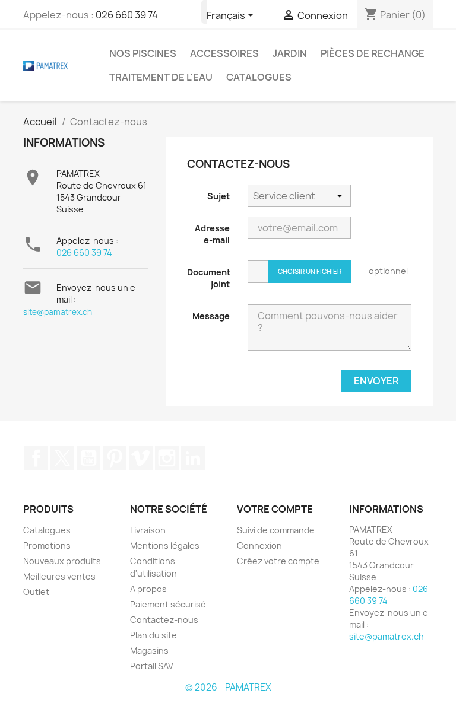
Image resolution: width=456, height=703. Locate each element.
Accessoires (224, 53)
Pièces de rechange (373, 53)
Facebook (36, 458)
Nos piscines (142, 53)
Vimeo (141, 458)
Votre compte (275, 509)
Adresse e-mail (212, 234)
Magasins (149, 650)
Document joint (208, 278)
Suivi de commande (276, 530)
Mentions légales (165, 545)
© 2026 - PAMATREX (228, 687)
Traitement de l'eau (161, 77)
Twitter (62, 458)
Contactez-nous (164, 619)
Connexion (259, 545)
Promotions (47, 545)
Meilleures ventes (59, 576)
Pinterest (114, 458)
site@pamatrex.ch (57, 312)
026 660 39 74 (127, 14)
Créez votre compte (278, 561)
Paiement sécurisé (168, 604)
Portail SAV (151, 666)
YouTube (88, 458)
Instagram (167, 458)
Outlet (36, 591)
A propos (148, 588)
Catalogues (259, 77)
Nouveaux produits (62, 561)
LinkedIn (193, 458)
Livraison (148, 530)
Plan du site (153, 635)
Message (211, 316)
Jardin (290, 53)
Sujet (218, 196)
